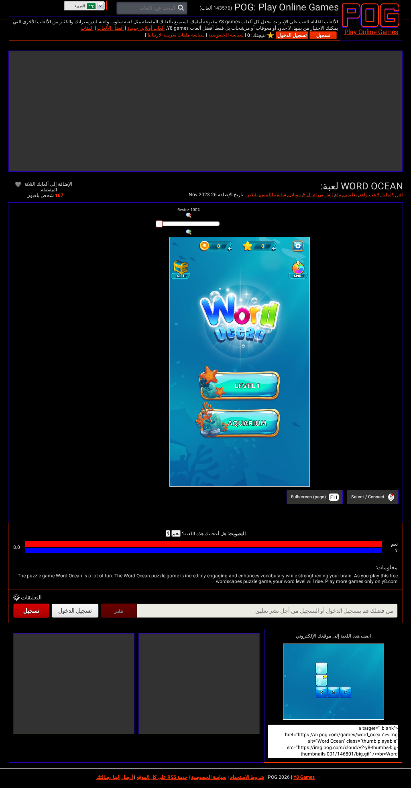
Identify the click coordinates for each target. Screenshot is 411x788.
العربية (80, 6)
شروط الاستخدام (247, 777)
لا (168, 533)
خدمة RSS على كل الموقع (161, 777)
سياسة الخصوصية (226, 35)
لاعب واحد (369, 194)
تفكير (252, 194)
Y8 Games (304, 777)
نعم (176, 533)
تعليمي (350, 194)
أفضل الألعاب (110, 28)
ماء (338, 194)
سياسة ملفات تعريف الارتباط (176, 35)
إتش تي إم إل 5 (318, 194)
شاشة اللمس (273, 194)
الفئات (87, 28)
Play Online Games (371, 32)
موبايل (294, 194)
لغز (399, 194)
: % (188, 209)
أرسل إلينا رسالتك (114, 777)
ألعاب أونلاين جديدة (146, 28)
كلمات (387, 194)
